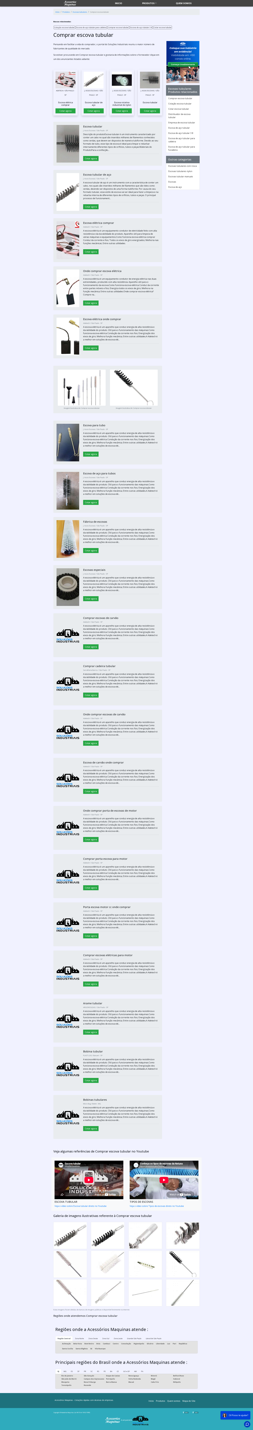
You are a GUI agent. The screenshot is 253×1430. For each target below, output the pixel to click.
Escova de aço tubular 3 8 (141, 27)
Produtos (148, 3)
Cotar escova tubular (162, 27)
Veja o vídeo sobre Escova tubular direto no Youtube (80, 1206)
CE (118, 1371)
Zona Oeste (93, 1338)
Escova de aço (175, 187)
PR (85, 1371)
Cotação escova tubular (64, 27)
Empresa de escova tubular (181, 122)
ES (72, 1371)
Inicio (118, 3)
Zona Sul (105, 1338)
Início (151, 1400)
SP (78, 1371)
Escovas (172, 181)
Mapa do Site (188, 1400)
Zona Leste (118, 1338)
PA (142, 1371)
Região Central (64, 1338)
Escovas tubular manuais (180, 176)
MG (65, 1371)
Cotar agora (65, 110)
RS (98, 1371)
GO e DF (126, 1371)
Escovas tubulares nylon (180, 171)
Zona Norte (79, 1338)
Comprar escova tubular (118, 27)
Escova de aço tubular (179, 127)
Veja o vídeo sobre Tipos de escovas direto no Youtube (157, 1206)
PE (105, 1371)
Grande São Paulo (134, 1338)
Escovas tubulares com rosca (182, 166)
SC (92, 1371)
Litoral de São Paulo (153, 1338)
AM (135, 1371)
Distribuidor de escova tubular (179, 116)
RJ (58, 1371)
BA (111, 1371)
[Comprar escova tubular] (65, 80)
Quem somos (184, 3)
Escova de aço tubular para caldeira (91, 27)
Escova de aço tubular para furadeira (181, 148)
